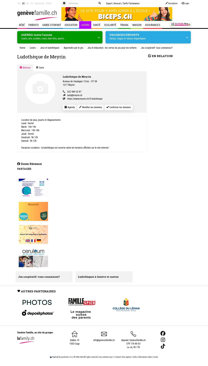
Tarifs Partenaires (131, 3)
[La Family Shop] (180, 24)
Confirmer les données (120, 107)
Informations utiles (145, 357)
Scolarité (110, 25)
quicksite (64, 357)
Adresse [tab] (26, 67)
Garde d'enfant (51, 25)
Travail (124, 25)
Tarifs (134, 357)
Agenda (71, 107)
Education (71, 25)
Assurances (152, 25)
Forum (155, 357)
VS (31, 3)
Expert (109, 3)
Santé (96, 25)
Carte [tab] (41, 67)
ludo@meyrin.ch (74, 95)
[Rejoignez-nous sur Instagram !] (163, 339)
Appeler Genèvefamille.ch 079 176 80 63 (133, 342)
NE (27, 3)
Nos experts (126, 357)
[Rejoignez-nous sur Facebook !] (162, 333)
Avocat (117, 3)
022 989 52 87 (74, 91)
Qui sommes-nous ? (106, 357)
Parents (33, 25)
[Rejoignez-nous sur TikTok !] (163, 346)
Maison (136, 25)
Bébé (22, 25)
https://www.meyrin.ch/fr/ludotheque (84, 98)
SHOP (49, 3)
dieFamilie (39, 3)
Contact (118, 357)
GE (23, 3)
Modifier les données (91, 107)
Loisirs (85, 25)
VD (19, 3)
